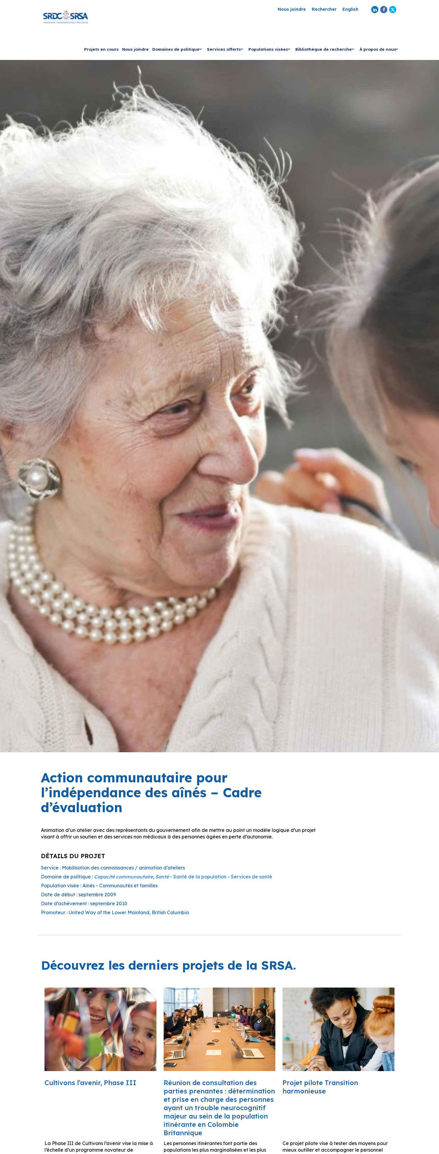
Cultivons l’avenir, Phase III (90, 1083)
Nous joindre (292, 9)
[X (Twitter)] (392, 9)
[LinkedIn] (374, 9)
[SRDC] (65, 16)
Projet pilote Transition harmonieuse (320, 1087)
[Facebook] (383, 9)
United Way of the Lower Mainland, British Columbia (129, 912)
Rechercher (324, 9)
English (350, 9)
